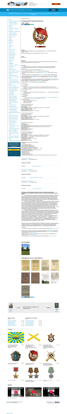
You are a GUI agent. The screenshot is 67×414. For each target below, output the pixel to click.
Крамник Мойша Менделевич (12, 321)
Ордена (10, 25)
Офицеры (11, 63)
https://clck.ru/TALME (32, 232)
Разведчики (11, 57)
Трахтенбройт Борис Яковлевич (12, 324)
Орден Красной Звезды (37, 188)
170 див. (44, 98)
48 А (50, 97)
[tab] (14, 19)
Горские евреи (12, 106)
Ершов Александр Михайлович (29, 324)
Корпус (10, 39)
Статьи (26, 9)
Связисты (11, 60)
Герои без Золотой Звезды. (12, 380)
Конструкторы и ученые (14, 70)
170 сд (34, 97)
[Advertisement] (14, 170)
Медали (10, 27)
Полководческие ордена (14, 21)
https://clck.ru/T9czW (49, 231)
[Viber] (29, 24)
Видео (23, 9)
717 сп (31, 97)
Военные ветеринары (14, 87)
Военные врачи (12, 85)
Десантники (11, 58)
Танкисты (11, 51)
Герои (10, 19)
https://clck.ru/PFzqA (36, 76)
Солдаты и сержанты (13, 64)
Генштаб (11, 30)
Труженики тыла (12, 104)
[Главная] (17, 4)
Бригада (11, 42)
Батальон (11, 45)
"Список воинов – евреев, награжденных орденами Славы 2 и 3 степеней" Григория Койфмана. (30, 381)
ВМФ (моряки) (12, 49)
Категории (12, 9)
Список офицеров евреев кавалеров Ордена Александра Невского (13, 363)
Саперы (10, 61)
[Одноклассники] (23, 24)
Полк (10, 43)
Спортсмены (12, 94)
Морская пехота (12, 54)
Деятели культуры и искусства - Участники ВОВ (14, 77)
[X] (25, 24)
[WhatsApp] (30, 24)
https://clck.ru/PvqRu (53, 79)
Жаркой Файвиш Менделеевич (29, 322)
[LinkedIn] (27, 24)
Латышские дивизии (13, 107)
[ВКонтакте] (22, 24)
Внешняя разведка (13, 34)
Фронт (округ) (12, 36)
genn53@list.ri (23, 68)
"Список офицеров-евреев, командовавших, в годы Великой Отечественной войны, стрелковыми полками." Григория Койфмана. (48, 364)
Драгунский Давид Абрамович (29, 320)
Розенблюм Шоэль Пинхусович (12, 325)
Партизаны (11, 66)
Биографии (20, 9)
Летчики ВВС (12, 55)
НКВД (10, 46)
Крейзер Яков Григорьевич (29, 325)
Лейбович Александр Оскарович (30, 321)
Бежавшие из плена (13, 115)
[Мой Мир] (24, 24)
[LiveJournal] (28, 24)
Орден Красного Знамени (36, 166)
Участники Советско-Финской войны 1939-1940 (14, 133)
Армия (10, 37)
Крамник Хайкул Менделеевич (12, 320)
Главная (15, 9)
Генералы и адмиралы (14, 28)
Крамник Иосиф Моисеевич (11, 322)
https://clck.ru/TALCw (32, 234)
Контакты (30, 9)
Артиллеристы (12, 52)
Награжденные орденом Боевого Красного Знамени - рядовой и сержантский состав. (30, 364)
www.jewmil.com (35, 71)
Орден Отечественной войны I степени (36, 177)
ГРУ (10, 48)
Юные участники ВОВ (14, 136)
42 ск (36, 97)
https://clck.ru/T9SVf (55, 228)
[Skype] (32, 24)
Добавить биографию (53, 10)
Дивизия (11, 40)
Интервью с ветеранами (14, 140)
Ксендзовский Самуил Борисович (27, 158)
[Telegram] (33, 24)
